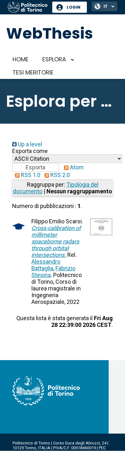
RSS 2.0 (59, 175)
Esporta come (30, 151)
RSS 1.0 (30, 175)
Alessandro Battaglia (45, 265)
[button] (35, 167)
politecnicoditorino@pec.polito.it (43, 452)
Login (73, 7)
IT (106, 6)
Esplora (54, 59)
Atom (76, 167)
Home (21, 59)
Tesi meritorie (33, 72)
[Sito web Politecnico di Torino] (27, 8)
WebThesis (49, 33)
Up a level (29, 144)
